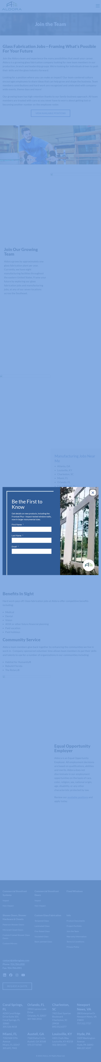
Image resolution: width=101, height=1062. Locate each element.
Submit (20, 561)
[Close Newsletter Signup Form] (93, 492)
